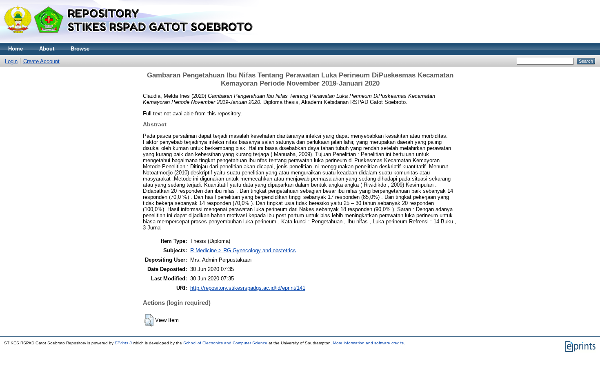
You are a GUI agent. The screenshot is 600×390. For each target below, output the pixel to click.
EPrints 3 (123, 343)
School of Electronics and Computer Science (225, 343)
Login (11, 61)
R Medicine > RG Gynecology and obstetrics (243, 250)
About (46, 49)
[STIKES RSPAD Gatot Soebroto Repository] (132, 41)
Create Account (41, 61)
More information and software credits (368, 343)
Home (15, 49)
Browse (80, 49)
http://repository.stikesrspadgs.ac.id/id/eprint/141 (247, 288)
